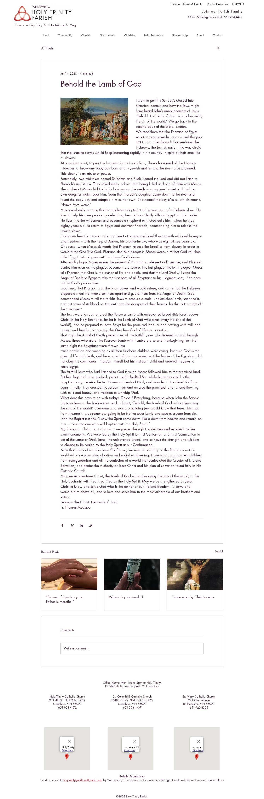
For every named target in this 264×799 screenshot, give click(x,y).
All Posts (47, 48)
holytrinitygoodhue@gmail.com (82, 780)
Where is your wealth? (126, 597)
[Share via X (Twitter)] (72, 525)
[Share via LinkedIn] (81, 525)
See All (219, 551)
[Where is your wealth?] (132, 574)
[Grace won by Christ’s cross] (195, 574)
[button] (64, 35)
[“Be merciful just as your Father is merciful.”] (69, 574)
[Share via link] (91, 525)
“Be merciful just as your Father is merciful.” (64, 599)
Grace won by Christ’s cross (192, 597)
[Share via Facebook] (62, 525)
